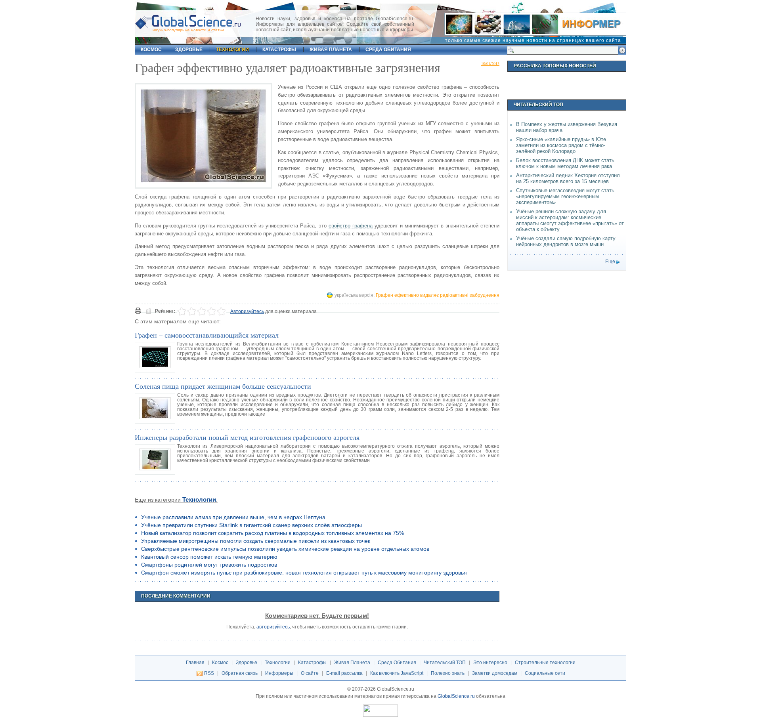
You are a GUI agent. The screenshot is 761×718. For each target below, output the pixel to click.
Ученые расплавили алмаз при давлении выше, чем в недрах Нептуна (233, 517)
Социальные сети (545, 673)
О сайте (310, 673)
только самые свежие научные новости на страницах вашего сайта (533, 40)
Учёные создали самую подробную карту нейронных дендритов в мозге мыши (566, 241)
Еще (610, 261)
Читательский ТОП (445, 662)
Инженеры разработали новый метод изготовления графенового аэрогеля (247, 437)
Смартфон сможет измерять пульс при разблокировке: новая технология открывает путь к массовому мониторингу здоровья (304, 572)
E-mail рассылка (344, 673)
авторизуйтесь (273, 627)
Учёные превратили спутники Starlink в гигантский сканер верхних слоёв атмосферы (251, 525)
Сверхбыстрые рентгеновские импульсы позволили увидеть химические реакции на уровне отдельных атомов (285, 549)
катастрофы (279, 49)
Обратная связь (240, 673)
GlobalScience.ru (456, 696)
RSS (209, 673)
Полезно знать (448, 673)
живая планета (331, 49)
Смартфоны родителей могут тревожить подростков (209, 564)
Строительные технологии (545, 662)
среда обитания (388, 49)
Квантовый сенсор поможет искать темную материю (209, 557)
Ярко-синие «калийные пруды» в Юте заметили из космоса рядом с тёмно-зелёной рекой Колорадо (561, 145)
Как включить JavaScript (396, 673)
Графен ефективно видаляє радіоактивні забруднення (437, 295)
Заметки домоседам (494, 673)
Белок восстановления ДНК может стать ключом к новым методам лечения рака (565, 163)
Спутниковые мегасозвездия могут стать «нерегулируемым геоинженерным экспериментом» (565, 196)
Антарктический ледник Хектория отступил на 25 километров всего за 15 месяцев (568, 178)
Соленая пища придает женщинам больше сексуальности (223, 386)
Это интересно (490, 662)
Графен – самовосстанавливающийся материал (207, 335)
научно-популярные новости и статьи (188, 30)
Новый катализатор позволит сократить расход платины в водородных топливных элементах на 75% (272, 533)
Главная (195, 662)
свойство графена (351, 226)
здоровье (189, 49)
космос (151, 49)
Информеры (279, 673)
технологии (232, 49)
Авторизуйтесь (247, 311)
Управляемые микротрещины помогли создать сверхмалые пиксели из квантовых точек (255, 541)
